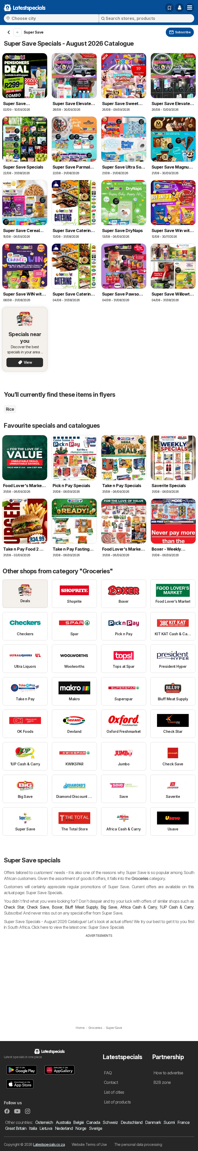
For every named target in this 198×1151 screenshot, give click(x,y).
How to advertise (168, 1072)
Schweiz (110, 1122)
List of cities (114, 1092)
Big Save (109, 907)
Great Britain (15, 1128)
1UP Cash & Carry (176, 907)
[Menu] (189, 7)
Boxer (57, 907)
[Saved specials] (169, 7)
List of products (117, 1102)
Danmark (153, 1122)
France (183, 1122)
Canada (93, 1122)
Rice (10, 409)
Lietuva (45, 1128)
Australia (63, 1122)
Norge (80, 1128)
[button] (179, 7)
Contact (111, 1082)
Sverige (95, 1128)
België (78, 1122)
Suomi (169, 1122)
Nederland (64, 1128)
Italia (33, 1128)
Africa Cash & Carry (138, 907)
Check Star (14, 907)
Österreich (44, 1122)
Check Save (38, 907)
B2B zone (162, 1082)
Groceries (139, 878)
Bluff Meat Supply (81, 907)
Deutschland (132, 1122)
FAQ (108, 1072)
